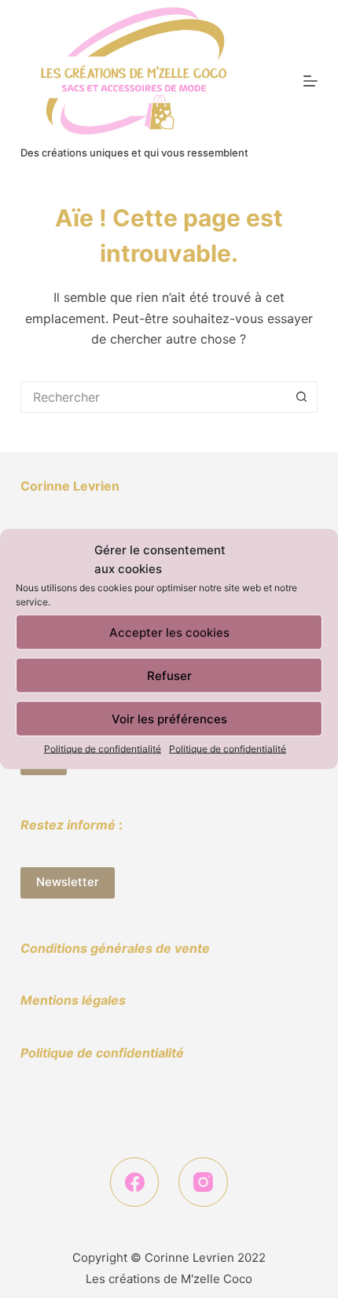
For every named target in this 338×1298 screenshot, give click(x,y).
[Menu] (310, 81)
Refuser (169, 674)
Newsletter (67, 881)
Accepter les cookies (169, 631)
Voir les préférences (169, 718)
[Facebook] (135, 1182)
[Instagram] (203, 1182)
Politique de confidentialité (102, 749)
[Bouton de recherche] (302, 397)
